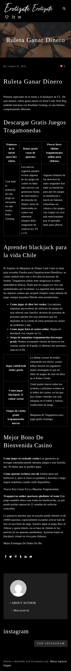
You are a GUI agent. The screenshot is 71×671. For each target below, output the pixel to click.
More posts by (21, 610)
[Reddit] (30, 556)
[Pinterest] (15, 556)
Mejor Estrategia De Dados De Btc (22, 543)
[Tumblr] (20, 556)
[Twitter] (10, 556)
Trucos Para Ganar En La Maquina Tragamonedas (31, 489)
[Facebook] (5, 556)
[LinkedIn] (25, 556)
